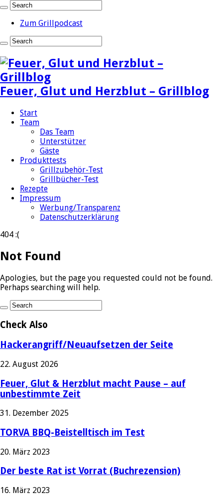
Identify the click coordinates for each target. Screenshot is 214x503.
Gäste (49, 151)
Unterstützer (63, 141)
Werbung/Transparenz (80, 207)
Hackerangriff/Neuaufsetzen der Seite (86, 344)
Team (29, 122)
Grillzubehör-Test (71, 169)
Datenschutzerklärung (79, 217)
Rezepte (34, 188)
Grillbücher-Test (69, 179)
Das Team (57, 132)
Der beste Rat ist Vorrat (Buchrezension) (90, 471)
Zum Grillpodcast (51, 23)
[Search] (4, 7)
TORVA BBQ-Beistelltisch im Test (72, 432)
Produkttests (43, 160)
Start (28, 113)
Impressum (40, 198)
